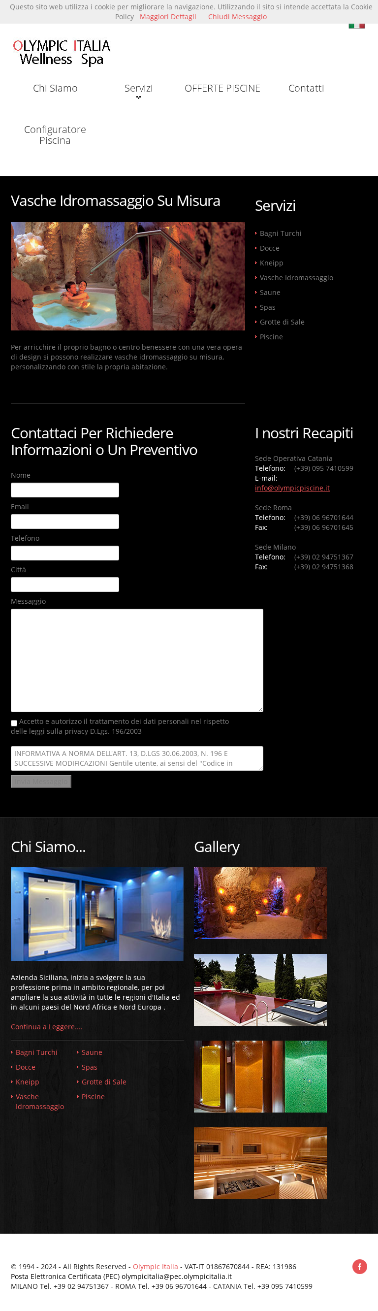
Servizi (139, 88)
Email (20, 506)
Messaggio (28, 601)
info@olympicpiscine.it (292, 487)
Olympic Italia (155, 1266)
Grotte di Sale (282, 322)
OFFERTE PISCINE (222, 88)
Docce (270, 248)
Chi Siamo (55, 88)
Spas (268, 307)
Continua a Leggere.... (47, 1026)
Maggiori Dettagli (168, 16)
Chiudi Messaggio (237, 16)
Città (18, 569)
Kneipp (272, 262)
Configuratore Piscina (55, 135)
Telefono (25, 538)
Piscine (271, 336)
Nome (21, 475)
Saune (270, 292)
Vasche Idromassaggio (296, 277)
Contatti (306, 88)
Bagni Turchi (281, 233)
